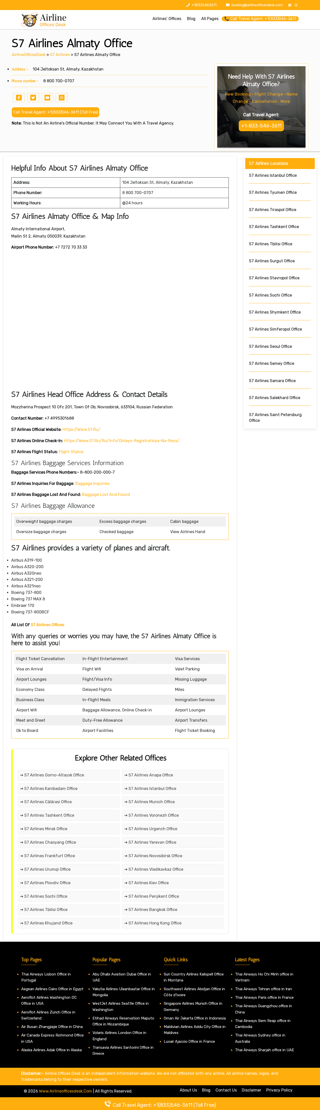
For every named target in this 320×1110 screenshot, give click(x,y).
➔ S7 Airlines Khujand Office (46, 923)
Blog (206, 1090)
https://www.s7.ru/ (81, 429)
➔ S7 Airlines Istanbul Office (150, 788)
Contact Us (226, 1090)
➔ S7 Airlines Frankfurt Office (47, 855)
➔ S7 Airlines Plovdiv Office (45, 882)
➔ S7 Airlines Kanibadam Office (49, 788)
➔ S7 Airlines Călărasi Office (46, 801)
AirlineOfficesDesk (29, 54)
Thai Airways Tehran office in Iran (263, 989)
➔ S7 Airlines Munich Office (149, 801)
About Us (188, 1090)
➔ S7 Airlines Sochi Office (43, 896)
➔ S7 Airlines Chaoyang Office (48, 842)
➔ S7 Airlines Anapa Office (148, 775)
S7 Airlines (60, 54)
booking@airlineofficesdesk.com (257, 5)
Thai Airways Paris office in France (264, 997)
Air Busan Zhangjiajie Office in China (52, 1026)
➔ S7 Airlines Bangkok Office (150, 909)
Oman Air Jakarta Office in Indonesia (195, 1018)
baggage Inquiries (92, 483)
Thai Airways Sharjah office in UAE (264, 1050)
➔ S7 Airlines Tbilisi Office (44, 909)
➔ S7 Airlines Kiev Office (146, 882)
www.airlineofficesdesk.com (65, 1091)
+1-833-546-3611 (261, 126)
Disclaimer (251, 1090)
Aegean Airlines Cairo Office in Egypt (52, 989)
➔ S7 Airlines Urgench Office (150, 828)
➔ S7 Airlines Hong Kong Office (153, 923)
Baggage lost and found (106, 494)
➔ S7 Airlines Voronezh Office (151, 815)
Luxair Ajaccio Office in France (189, 1041)
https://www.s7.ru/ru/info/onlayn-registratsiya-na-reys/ (121, 440)
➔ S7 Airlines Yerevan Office (150, 842)
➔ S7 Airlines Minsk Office (43, 828)
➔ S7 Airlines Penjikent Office (151, 896)
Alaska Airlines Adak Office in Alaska (51, 1050)
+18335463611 (203, 5)
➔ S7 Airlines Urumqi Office (45, 869)
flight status (71, 451)
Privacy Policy (279, 1090)
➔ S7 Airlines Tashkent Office (47, 815)
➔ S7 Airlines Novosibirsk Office (153, 855)
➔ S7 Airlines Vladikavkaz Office (153, 869)
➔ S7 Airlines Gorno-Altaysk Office (52, 775)
